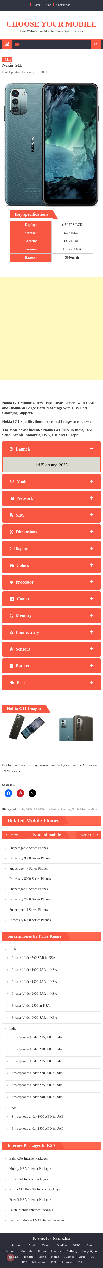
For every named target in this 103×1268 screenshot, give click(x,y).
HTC (24, 1262)
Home (36, 4)
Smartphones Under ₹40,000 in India (37, 1097)
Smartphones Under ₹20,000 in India (37, 1049)
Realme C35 (16, 835)
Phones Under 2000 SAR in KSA (34, 993)
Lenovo (67, 1262)
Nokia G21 (88, 835)
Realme (10, 1251)
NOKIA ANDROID (38, 809)
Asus (82, 1256)
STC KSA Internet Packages (28, 1179)
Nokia (7, 59)
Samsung (17, 1245)
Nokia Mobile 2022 (84, 809)
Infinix (28, 1256)
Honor (42, 1251)
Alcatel (69, 1256)
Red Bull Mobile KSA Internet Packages (36, 1220)
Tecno (42, 1256)
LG (93, 1256)
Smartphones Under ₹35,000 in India (37, 1085)
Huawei (56, 1251)
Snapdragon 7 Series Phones (28, 868)
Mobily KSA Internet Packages (30, 1169)
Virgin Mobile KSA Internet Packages (35, 1189)
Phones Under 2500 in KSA (31, 1005)
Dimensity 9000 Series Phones (30, 858)
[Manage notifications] (10, 1257)
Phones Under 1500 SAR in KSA (34, 981)
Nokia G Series (60, 809)
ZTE (80, 1262)
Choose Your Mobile (51, 24)
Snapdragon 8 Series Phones (28, 848)
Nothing (71, 1251)
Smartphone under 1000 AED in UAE (37, 1116)
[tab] (51, 449)
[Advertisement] (51, 328)
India (12, 1028)
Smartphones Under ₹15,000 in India (37, 1037)
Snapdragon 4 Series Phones (28, 909)
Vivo (89, 1245)
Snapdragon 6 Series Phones (28, 889)
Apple (32, 1245)
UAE (12, 1108)
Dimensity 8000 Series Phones (30, 879)
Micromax (39, 1262)
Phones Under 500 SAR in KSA (33, 958)
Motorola (26, 1251)
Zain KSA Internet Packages (28, 1158)
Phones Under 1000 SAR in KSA (34, 970)
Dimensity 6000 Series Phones (30, 920)
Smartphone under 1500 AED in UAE (37, 1128)
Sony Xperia (90, 1251)
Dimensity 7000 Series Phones (30, 899)
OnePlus (62, 1245)
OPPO (76, 1245)
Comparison (63, 4)
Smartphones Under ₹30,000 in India (37, 1073)
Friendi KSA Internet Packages (30, 1199)
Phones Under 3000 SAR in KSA (34, 1017)
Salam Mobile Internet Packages (31, 1210)
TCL (54, 1262)
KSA (12, 949)
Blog (48, 4)
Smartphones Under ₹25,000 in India (37, 1061)
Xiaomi (46, 1245)
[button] (26, 727)
